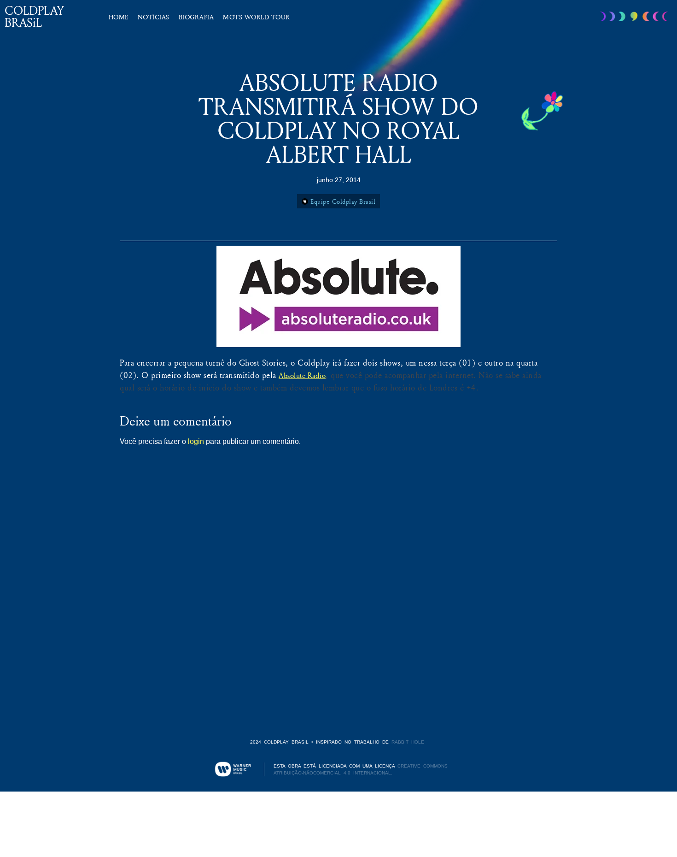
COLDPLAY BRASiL (34, 16)
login (196, 441)
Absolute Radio (302, 375)
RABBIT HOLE (407, 742)
